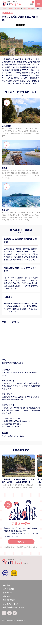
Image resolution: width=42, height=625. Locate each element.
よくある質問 (8, 588)
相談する (21, 541)
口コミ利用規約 (9, 600)
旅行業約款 (7, 592)
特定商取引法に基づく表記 (13, 607)
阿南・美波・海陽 (14, 8)
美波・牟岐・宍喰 (28, 8)
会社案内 (6, 585)
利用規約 (6, 596)
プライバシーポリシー (12, 603)
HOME (4, 8)
